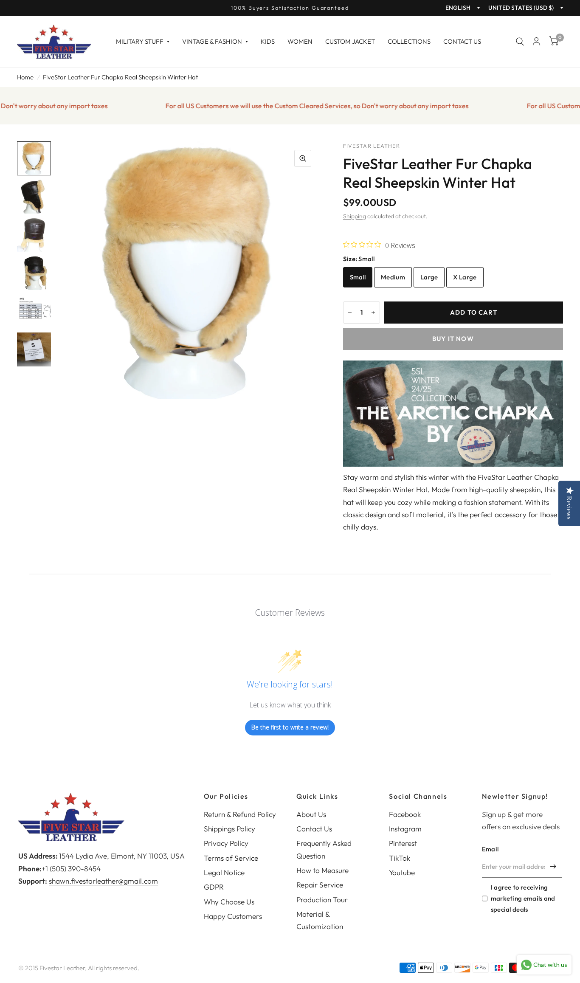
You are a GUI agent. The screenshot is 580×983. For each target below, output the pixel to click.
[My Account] (536, 41)
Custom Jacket (350, 41)
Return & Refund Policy (240, 814)
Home (25, 77)
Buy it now (453, 339)
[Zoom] (302, 158)
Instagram (405, 828)
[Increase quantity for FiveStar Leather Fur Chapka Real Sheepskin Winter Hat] (373, 312)
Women (300, 41)
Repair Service (319, 884)
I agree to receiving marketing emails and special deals (523, 898)
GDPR (214, 886)
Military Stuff (139, 41)
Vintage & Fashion (212, 41)
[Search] (520, 41)
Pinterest (403, 843)
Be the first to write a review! (290, 727)
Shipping (354, 216)
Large (429, 277)
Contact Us (462, 41)
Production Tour (322, 899)
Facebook (405, 814)
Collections (409, 41)
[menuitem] (143, 41)
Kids (268, 41)
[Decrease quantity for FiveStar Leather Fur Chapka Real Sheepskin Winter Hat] (349, 312)
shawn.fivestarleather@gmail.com (103, 880)
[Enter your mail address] (553, 867)
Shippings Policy (229, 828)
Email (490, 849)
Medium (393, 277)
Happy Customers (233, 916)
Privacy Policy (226, 843)
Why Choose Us (229, 901)
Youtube (402, 872)
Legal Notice (224, 872)
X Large (464, 277)
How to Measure (322, 870)
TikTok (399, 857)
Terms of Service (231, 857)
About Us (311, 814)
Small (358, 277)
